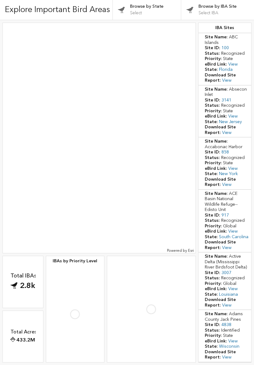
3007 (226, 273)
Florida (226, 69)
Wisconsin (229, 346)
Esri (191, 250)
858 (225, 152)
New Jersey (230, 122)
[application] (99, 138)
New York (228, 174)
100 (225, 48)
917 (225, 215)
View (233, 64)
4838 (226, 324)
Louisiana (228, 294)
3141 (226, 100)
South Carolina (233, 237)
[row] (225, 59)
